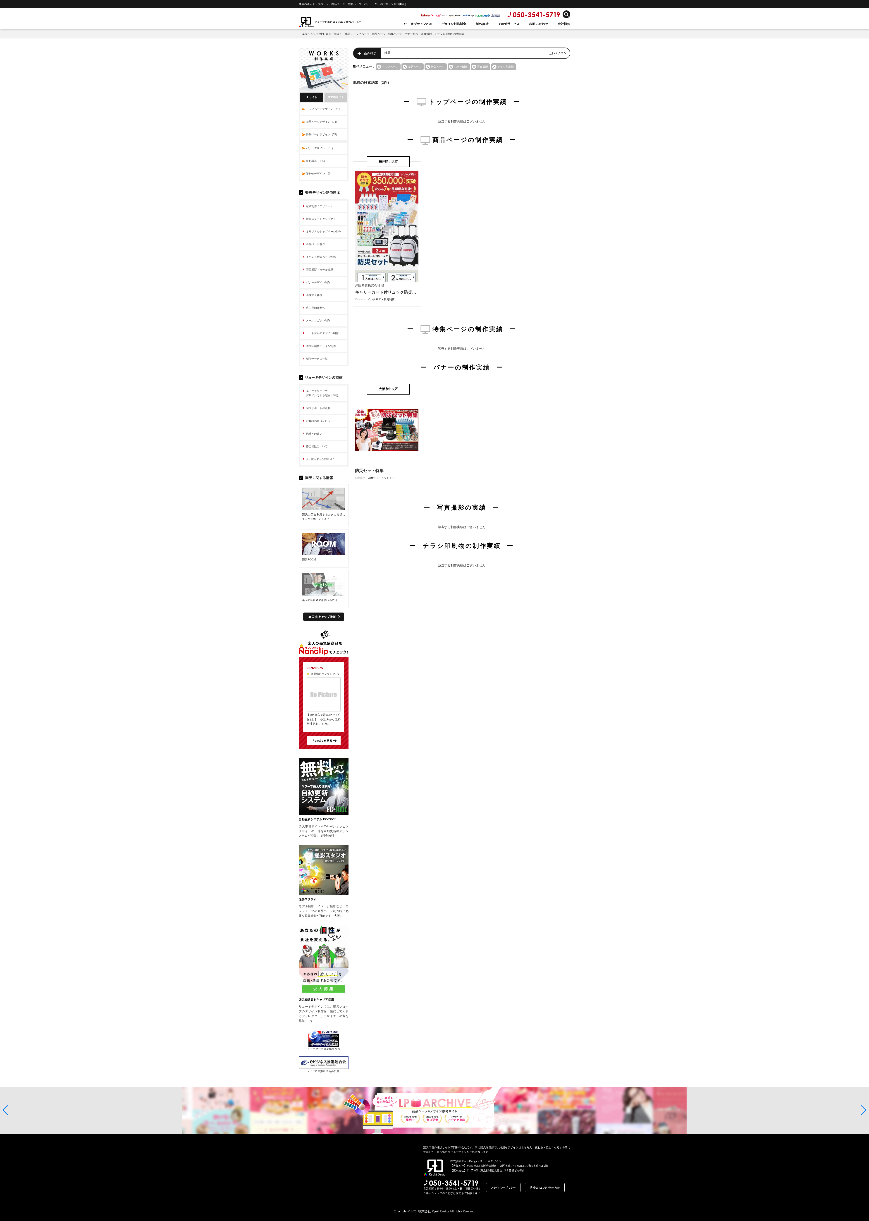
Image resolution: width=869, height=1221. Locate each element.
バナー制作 (461, 66)
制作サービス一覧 (317, 358)
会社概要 (564, 24)
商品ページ (414, 66)
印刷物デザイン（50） (319, 173)
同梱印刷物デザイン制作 (321, 346)
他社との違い (314, 433)
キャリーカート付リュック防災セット (389, 292)
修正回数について (317, 446)
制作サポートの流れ (318, 408)
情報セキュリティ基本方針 (545, 1187)
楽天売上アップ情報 (322, 617)
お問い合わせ (538, 24)
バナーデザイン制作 (318, 282)
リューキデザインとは (417, 24)
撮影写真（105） (316, 161)
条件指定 (370, 53)
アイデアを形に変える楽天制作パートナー (339, 22)
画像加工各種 (314, 295)
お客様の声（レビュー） (321, 421)
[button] (5, 1110)
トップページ (390, 66)
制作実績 (482, 24)
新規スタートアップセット (322, 218)
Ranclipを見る (322, 740)
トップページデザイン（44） (323, 108)
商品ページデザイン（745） (323, 121)
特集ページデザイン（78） (322, 134)
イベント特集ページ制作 (321, 257)
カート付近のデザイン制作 (322, 333)
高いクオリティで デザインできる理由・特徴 (322, 393)
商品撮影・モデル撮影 (319, 269)
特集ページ (437, 66)
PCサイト (311, 97)
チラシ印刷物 (505, 66)
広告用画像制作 (315, 307)
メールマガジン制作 (318, 320)
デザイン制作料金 (454, 24)
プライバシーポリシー (503, 1187)
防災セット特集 (369, 470)
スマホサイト (336, 97)
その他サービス (508, 24)
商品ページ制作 (315, 244)
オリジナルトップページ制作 (323, 231)
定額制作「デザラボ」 (319, 206)
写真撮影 (482, 66)
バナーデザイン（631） (320, 148)
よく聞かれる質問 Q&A (320, 459)
